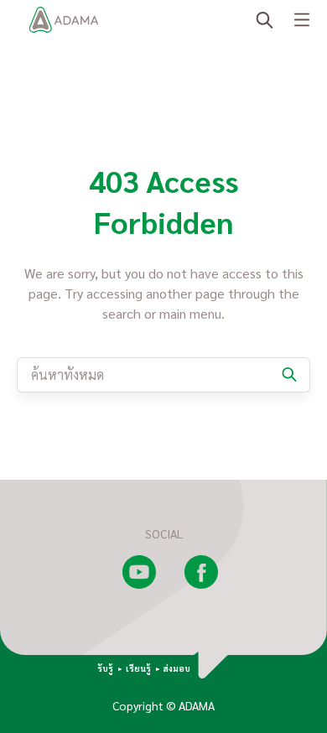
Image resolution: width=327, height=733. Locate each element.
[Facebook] (201, 584)
